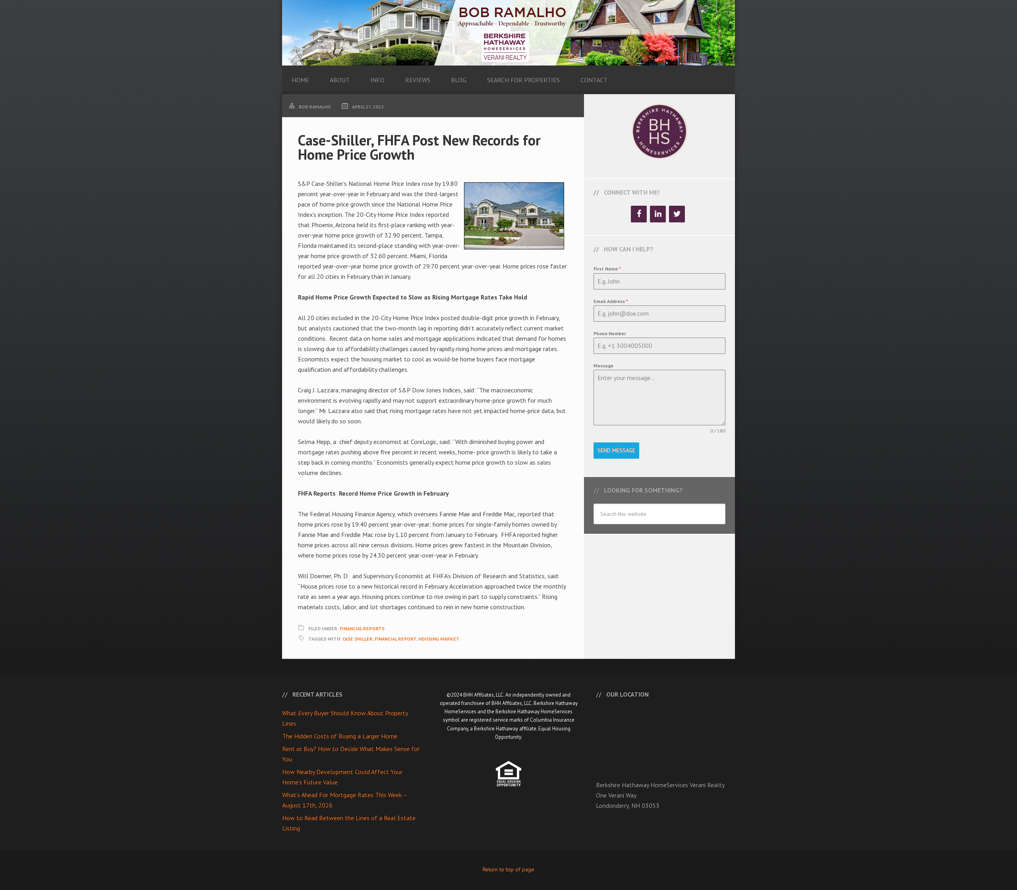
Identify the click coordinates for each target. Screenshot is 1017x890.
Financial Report (395, 639)
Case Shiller (357, 639)
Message (603, 366)
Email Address (611, 301)
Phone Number (610, 333)
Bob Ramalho (508, 33)
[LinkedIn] (658, 214)
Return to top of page (508, 869)
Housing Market (439, 639)
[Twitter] (677, 214)
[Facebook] (639, 214)
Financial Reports (362, 628)
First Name (607, 269)
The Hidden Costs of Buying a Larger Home (339, 736)
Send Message (616, 450)
